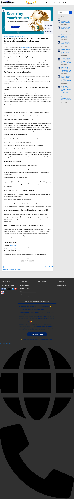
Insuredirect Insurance (19, 36)
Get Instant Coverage (48, 2)
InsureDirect (7, 235)
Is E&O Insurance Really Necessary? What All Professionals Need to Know (66, 78)
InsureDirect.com (13, 245)
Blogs (21, 294)
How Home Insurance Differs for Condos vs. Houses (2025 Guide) (66, 99)
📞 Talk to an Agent (37, 334)
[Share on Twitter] (25, 261)
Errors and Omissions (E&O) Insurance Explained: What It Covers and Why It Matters (66, 89)
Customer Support (68, 2)
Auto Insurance (60, 287)
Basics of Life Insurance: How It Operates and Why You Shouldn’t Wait (66, 69)
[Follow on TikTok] (7, 289)
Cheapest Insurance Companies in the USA (66, 29)
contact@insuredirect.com (13, 249)
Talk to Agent (59, 2)
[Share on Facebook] (22, 261)
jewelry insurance (25, 47)
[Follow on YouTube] (15, 289)
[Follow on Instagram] (5, 289)
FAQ (21, 291)
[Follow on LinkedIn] (13, 289)
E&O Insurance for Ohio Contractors (66, 21)
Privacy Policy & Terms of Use (27, 296)
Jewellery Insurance (9, 36)
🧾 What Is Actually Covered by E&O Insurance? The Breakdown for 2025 (66, 60)
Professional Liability (62, 285)
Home (40, 2)
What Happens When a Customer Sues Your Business (66, 43)
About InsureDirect (24, 288)
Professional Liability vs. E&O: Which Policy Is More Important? (66, 51)
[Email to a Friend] (28, 261)
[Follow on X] (10, 289)
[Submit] (70, 12)
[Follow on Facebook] (2, 289)
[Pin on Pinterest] (30, 261)
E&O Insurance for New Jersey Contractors (66, 36)
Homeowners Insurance (62, 289)
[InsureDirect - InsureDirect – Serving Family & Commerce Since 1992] (8, 2)
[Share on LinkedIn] (33, 261)
